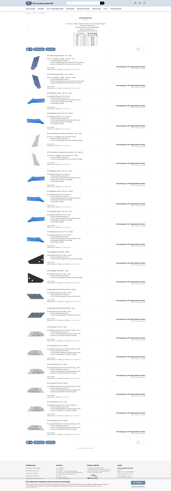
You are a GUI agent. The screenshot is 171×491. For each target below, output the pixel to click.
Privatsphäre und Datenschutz (66, 474)
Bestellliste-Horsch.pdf (32, 471)
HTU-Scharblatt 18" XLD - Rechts (57, 383)
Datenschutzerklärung (32, 487)
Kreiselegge (96, 9)
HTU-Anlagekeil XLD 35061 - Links (57, 271)
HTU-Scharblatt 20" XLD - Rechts (57, 420)
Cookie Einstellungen (64, 478)
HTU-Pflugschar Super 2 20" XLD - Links (59, 211)
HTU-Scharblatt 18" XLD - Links (57, 364)
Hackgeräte (70, 9)
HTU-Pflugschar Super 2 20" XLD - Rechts (60, 232)
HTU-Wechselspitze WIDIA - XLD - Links (59, 55)
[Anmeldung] (135, 3)
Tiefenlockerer (115, 9)
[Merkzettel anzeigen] (140, 3)
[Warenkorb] (144, 3)
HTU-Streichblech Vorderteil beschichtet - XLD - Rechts (65, 152)
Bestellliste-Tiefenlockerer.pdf (34, 478)
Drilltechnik (30, 9)
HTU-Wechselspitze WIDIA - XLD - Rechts (60, 74)
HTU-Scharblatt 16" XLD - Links (57, 327)
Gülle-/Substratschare (55, 9)
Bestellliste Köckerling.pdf (33, 468)
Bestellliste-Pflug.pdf (32, 473)
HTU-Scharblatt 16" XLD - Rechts (57, 346)
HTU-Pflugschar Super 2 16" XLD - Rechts (60, 191)
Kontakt (60, 469)
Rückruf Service (62, 477)
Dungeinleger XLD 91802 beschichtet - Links (61, 308)
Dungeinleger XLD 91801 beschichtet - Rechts (61, 289)
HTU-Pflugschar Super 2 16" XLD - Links (59, 171)
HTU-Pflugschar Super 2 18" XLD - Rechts (60, 113)
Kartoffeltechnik (83, 9)
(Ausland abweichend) (74, 69)
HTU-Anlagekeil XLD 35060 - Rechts (58, 252)
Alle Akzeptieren (138, 482)
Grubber (41, 9)
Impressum (61, 468)
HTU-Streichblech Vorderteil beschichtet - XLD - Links (64, 133)
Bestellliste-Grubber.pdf (32, 476)
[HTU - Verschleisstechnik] (40, 3)
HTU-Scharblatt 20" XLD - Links (57, 402)
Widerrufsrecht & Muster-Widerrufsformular (70, 472)
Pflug (105, 9)
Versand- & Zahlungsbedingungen (67, 471)
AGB (59, 475)
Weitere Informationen (138, 486)
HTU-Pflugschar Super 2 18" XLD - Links (59, 93)
